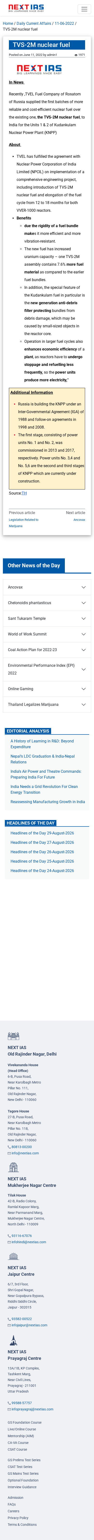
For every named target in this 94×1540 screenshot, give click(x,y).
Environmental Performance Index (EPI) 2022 (41, 669)
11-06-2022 (64, 23)
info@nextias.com (25, 1153)
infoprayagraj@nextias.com (32, 1409)
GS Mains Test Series (23, 1473)
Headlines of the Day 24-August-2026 (42, 870)
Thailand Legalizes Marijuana (33, 704)
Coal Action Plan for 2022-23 (32, 650)
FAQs (12, 1504)
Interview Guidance (22, 1487)
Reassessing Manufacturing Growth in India (48, 802)
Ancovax (79, 520)
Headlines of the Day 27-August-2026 (42, 842)
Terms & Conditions (22, 1525)
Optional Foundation (23, 1480)
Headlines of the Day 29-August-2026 (42, 833)
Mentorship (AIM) (21, 1436)
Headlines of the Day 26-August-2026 (42, 852)
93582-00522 (22, 1319)
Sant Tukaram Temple (27, 618)
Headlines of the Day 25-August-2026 (42, 861)
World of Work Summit (27, 634)
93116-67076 (22, 1236)
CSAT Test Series (20, 1467)
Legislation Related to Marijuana (23, 523)
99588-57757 (22, 1403)
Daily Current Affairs (34, 23)
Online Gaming (20, 689)
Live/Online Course (22, 1429)
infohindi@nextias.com (29, 1242)
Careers (13, 1511)
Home (8, 23)
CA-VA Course (18, 1443)
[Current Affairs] (26, 8)
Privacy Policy (18, 1518)
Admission (15, 1498)
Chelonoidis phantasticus (29, 603)
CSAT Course (17, 1449)
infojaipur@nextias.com (29, 1325)
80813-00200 (22, 1147)
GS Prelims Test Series (24, 1460)
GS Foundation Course (24, 1422)
